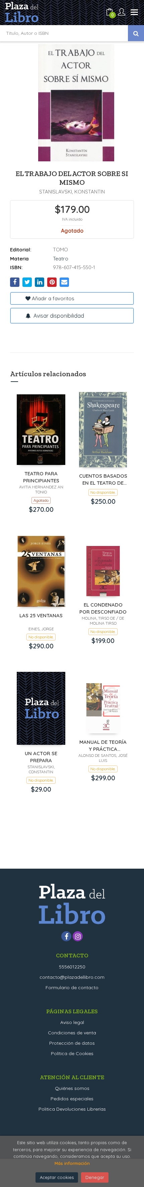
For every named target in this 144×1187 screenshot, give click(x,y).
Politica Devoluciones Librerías (72, 1109)
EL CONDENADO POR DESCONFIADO (103, 608)
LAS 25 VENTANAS (41, 615)
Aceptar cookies (57, 1177)
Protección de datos (72, 1043)
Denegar (94, 1177)
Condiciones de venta (72, 1033)
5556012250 (72, 967)
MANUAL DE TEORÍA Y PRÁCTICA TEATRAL (103, 745)
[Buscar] (136, 33)
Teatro (60, 258)
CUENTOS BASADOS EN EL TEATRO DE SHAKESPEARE (103, 479)
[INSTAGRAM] (78, 936)
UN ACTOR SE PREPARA (41, 756)
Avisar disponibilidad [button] (58, 315)
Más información (72, 1163)
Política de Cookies (72, 1053)
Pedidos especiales (72, 1099)
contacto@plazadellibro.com (72, 977)
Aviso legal (72, 1022)
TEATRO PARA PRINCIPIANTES (41, 476)
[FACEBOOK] (66, 936)
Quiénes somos (72, 1088)
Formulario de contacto (72, 987)
